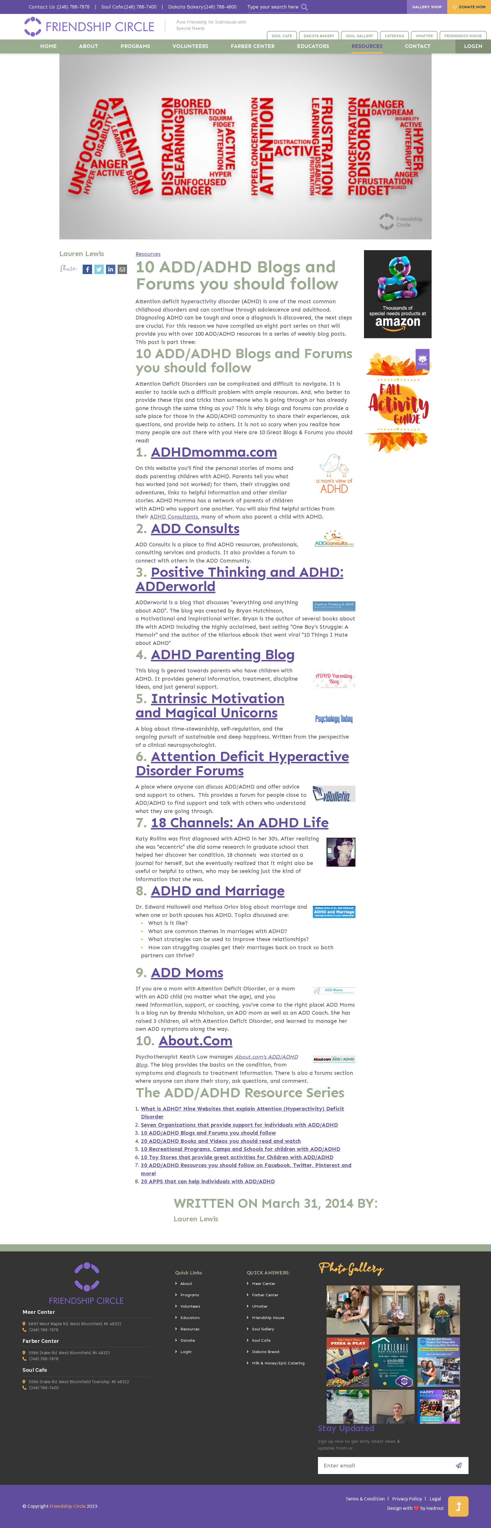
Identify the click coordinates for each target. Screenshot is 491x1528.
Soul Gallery (263, 1329)
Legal (435, 1499)
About (186, 1283)
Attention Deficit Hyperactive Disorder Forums (242, 763)
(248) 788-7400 (44, 1387)
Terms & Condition (365, 1499)
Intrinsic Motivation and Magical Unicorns (210, 705)
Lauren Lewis (196, 1219)
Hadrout (435, 1508)
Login (186, 1351)
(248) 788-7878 (44, 1329)
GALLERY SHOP (427, 7)
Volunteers (190, 1306)
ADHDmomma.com (214, 451)
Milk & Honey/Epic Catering (278, 1363)
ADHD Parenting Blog (223, 654)
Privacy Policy (407, 1499)
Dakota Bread (265, 1351)
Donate (187, 1340)
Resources (148, 254)
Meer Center (263, 1283)
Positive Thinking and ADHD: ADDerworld (239, 579)
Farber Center (265, 1295)
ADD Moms (187, 972)
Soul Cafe (261, 1340)
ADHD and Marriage (217, 890)
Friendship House (268, 1317)
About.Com (195, 1040)
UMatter (260, 1306)
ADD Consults (195, 528)
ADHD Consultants (174, 516)
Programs (189, 1295)
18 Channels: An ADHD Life (239, 822)
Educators (190, 1317)
